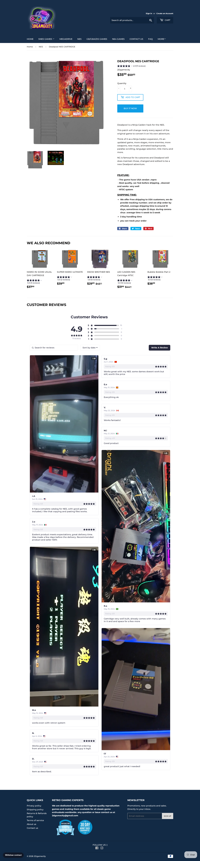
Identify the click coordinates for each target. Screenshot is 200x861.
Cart (167, 20)
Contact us (136, 39)
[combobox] (90, 348)
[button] (131, 66)
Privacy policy (34, 805)
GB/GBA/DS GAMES (97, 39)
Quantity (121, 83)
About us (31, 824)
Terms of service (35, 820)
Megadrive (65, 39)
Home (30, 39)
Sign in (149, 13)
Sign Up (167, 816)
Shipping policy (35, 809)
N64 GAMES (118, 39)
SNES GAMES (45, 39)
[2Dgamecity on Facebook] (96, 848)
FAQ (150, 39)
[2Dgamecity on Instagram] (101, 848)
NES (79, 39)
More (161, 39)
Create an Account (164, 13)
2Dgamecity (40, 856)
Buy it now (130, 108)
